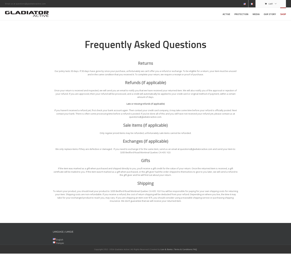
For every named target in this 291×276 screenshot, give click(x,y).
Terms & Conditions (183, 249)
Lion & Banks (166, 249)
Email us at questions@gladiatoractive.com (25, 3)
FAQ (195, 249)
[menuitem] (244, 3)
